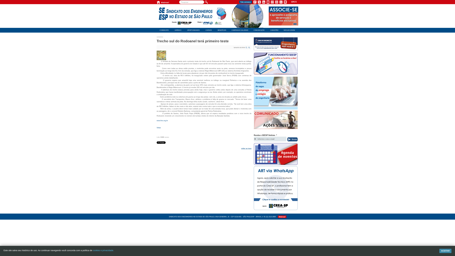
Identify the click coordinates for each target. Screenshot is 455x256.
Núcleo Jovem (289, 30)
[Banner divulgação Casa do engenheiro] (276, 43)
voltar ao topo (246, 148)
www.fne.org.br (162, 120)
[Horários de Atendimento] (276, 64)
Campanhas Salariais (240, 30)
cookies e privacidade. (103, 250)
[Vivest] (276, 120)
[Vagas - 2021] (276, 93)
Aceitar (445, 251)
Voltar (159, 128)
